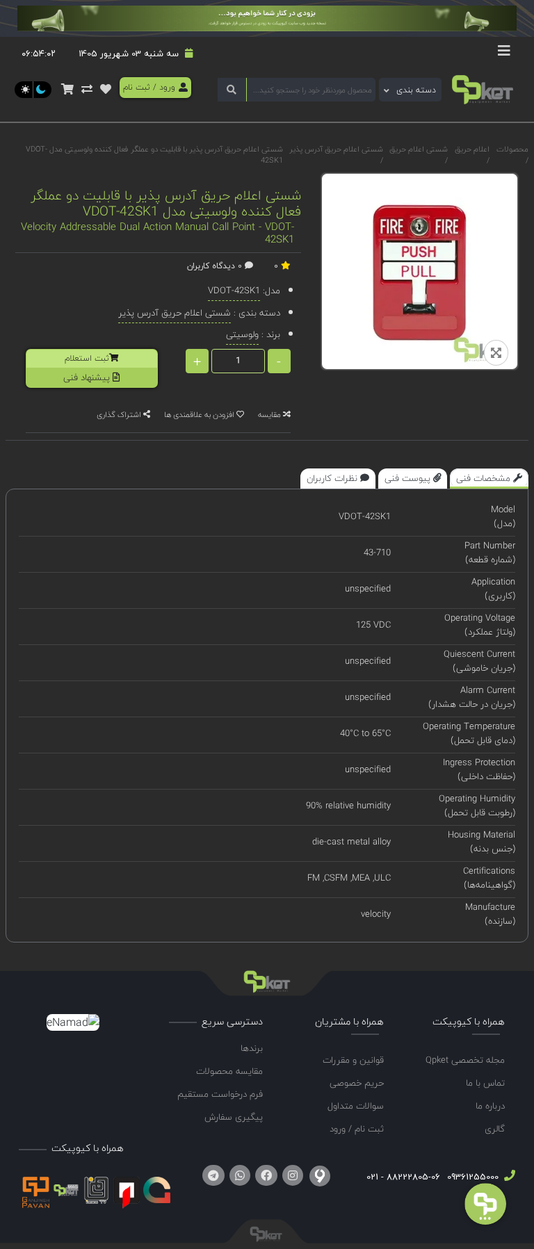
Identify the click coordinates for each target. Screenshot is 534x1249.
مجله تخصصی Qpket (465, 1060)
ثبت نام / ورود (357, 1128)
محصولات (512, 149)
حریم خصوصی (357, 1083)
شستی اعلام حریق (418, 149)
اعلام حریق (472, 149)
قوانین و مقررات (353, 1060)
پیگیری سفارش (233, 1117)
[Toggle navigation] (504, 54)
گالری (495, 1128)
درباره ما (490, 1105)
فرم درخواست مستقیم (220, 1094)
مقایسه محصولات (229, 1071)
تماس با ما (485, 1083)
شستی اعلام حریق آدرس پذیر (336, 149)
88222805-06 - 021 (403, 1176)
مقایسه (270, 414)
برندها (252, 1048)
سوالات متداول (355, 1105)
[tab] (489, 478)
